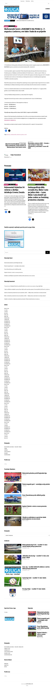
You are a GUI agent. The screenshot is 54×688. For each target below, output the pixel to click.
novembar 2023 (7, 360)
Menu (48, 8)
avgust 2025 (6, 327)
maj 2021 (6, 408)
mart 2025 (6, 335)
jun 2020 (6, 425)
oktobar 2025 (6, 324)
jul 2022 (5, 385)
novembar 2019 (7, 428)
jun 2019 (6, 436)
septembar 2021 (7, 401)
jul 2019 (5, 434)
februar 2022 (6, 393)
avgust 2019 (6, 433)
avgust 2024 (6, 346)
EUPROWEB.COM (29, 683)
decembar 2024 (7, 340)
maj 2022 (6, 389)
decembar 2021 (7, 396)
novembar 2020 (7, 417)
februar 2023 (6, 374)
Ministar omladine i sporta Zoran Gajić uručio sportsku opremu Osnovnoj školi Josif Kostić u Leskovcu (29, 289)
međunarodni (13, 134)
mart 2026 (6, 316)
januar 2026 (6, 319)
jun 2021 (6, 406)
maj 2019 (6, 438)
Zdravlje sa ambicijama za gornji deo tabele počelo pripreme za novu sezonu (19, 275)
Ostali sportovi (31, 184)
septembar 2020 (7, 420)
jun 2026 (6, 311)
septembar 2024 (7, 344)
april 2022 (6, 390)
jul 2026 (5, 310)
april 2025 (6, 333)
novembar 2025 (7, 322)
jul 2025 (5, 329)
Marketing (28, 1)
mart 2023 (6, 373)
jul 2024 (5, 348)
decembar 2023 (7, 359)
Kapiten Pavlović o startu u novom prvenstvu (25, 20)
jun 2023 (6, 368)
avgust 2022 (6, 384)
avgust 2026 (6, 308)
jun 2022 (6, 387)
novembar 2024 (7, 341)
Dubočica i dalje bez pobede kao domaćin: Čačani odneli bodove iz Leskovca (24, 299)
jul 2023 (5, 366)
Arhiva (32, 1)
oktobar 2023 (6, 362)
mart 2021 (6, 411)
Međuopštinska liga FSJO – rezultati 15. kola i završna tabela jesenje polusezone (34, 545)
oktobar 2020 (6, 419)
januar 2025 (6, 338)
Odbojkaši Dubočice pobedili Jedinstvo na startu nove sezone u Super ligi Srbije (26, 286)
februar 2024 (6, 355)
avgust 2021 (6, 403)
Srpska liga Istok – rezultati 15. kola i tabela (34, 578)
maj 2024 (6, 351)
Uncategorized (7, 454)
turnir (25, 134)
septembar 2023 (7, 363)
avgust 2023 (6, 365)
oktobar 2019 (6, 430)
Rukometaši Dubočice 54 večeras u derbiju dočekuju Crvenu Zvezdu (14, 190)
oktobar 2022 (6, 381)
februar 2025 (6, 336)
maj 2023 (6, 370)
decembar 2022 (7, 378)
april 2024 (6, 352)
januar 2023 (6, 376)
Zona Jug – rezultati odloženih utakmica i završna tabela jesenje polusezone (36, 567)
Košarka (6, 450)
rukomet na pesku (20, 134)
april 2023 (6, 371)
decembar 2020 (7, 415)
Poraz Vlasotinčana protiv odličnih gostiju (12, 269)
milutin (5, 292)
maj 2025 (6, 332)
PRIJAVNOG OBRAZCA (10, 120)
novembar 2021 (7, 398)
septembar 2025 (7, 325)
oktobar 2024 (6, 343)
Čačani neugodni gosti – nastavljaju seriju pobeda (14, 265)
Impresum (22, 1)
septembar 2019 (7, 431)
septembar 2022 (7, 382)
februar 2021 (6, 412)
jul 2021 (5, 404)
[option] (33, 20)
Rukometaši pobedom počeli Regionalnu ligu (13, 262)
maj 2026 (6, 313)
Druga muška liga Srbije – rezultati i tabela (12, 446)
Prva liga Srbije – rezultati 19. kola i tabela (33, 589)
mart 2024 (6, 354)
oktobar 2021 (6, 400)
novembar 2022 (7, 379)
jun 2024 (6, 349)
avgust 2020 (6, 422)
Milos (5, 295)
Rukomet (6, 26)
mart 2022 (6, 392)
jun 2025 (6, 330)
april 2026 (6, 314)
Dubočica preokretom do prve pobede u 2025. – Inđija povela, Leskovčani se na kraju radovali (27, 292)
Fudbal (5, 448)
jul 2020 (5, 423)
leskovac (8, 134)
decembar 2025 (7, 321)
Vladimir (6, 299)
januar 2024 (6, 357)
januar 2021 (6, 414)
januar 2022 (6, 395)
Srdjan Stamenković (16, 155)
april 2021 (6, 409)
